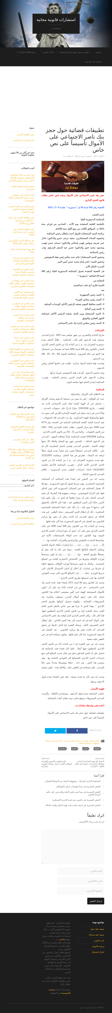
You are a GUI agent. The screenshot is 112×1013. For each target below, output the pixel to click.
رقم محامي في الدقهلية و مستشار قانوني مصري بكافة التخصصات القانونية (21, 363)
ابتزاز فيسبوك (98, 952)
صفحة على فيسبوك (93, 61)
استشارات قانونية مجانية (56, 20)
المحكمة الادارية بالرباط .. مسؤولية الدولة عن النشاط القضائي (72, 781)
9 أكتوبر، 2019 (98, 156)
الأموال (96, 749)
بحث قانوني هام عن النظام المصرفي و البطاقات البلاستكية (22, 417)
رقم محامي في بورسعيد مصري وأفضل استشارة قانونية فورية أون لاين (23, 260)
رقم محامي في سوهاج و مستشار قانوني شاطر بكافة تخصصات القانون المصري (21, 283)
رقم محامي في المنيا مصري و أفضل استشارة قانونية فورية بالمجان (21, 209)
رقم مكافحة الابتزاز (27, 52)
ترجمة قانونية (98, 946)
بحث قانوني (99, 940)
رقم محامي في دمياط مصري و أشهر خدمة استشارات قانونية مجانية (23, 340)
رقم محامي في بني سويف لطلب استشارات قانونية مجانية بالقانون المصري (22, 329)
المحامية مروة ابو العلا (83, 156)
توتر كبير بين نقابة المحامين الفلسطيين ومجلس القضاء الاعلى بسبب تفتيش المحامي (21, 178)
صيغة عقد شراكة (96, 935)
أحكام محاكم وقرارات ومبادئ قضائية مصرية (81, 741)
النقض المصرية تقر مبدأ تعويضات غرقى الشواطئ (78, 786)
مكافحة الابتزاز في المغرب (22, 524)
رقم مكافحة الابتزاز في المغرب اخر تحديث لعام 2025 (23, 232)
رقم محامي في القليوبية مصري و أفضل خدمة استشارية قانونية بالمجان (23, 272)
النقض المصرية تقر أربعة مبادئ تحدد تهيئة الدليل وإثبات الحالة (72, 805)
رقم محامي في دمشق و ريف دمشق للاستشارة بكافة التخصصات (21, 198)
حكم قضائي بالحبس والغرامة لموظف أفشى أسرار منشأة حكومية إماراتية (57, 762)
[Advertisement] (56, 99)
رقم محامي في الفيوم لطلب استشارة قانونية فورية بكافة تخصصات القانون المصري (21, 352)
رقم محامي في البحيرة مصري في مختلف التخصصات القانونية (24, 318)
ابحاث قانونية (48, 52)
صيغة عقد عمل (97, 929)
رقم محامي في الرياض (24, 140)
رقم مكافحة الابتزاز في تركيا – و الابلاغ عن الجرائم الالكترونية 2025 (21, 220)
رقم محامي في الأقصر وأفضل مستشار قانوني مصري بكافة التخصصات (23, 295)
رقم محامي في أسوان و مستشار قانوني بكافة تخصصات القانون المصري (22, 306)
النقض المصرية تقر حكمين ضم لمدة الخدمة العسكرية (76, 800)
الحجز (85, 749)
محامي (98, 52)
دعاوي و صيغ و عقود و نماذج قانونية (75, 52)
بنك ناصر (62, 749)
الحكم (74, 749)
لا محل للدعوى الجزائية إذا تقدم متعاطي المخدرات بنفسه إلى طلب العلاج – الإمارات (89, 762)
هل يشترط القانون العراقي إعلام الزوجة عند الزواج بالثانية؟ (22, 429)
